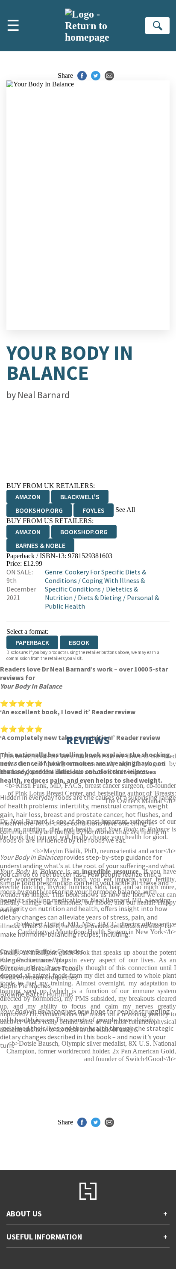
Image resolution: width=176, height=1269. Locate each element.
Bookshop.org (39, 510)
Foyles (93, 510)
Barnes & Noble (40, 545)
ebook (79, 642)
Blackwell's (80, 496)
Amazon (28, 496)
